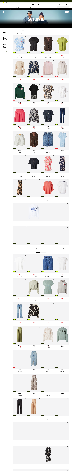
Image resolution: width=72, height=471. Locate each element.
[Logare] (61, 4)
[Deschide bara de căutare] (57, 7)
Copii (10, 4)
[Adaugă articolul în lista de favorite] (25, 36)
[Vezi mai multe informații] (19, 129)
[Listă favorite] (66, 4)
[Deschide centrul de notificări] (64, 4)
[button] (59, 30)
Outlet (4, 2)
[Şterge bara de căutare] (68, 7)
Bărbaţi (7, 4)
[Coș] (68, 4)
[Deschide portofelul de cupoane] (59, 4)
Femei (4, 4)
